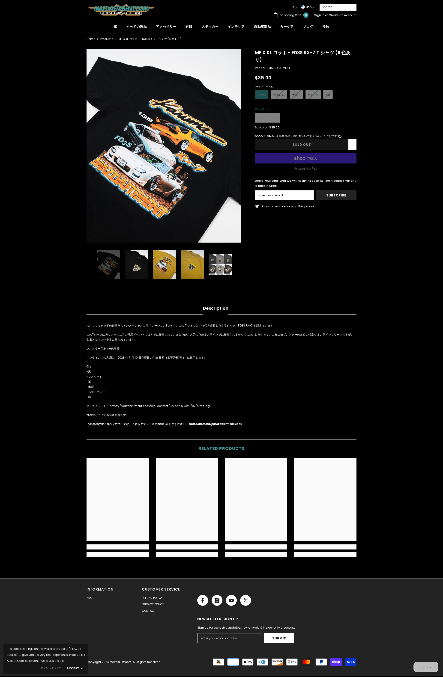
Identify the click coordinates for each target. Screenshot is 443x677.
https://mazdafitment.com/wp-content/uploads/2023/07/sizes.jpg (160, 406)
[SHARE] (352, 144)
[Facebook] (202, 600)
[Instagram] (217, 600)
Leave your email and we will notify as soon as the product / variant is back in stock (305, 183)
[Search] (338, 7)
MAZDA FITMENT (279, 68)
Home (91, 39)
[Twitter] (245, 600)
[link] (118, 546)
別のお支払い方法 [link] (306, 169)
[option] (164, 146)
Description (215, 308)
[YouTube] (231, 600)
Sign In (319, 15)
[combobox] (334, 7)
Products (106, 39)
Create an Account (342, 15)
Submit (279, 638)
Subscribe (336, 195)
